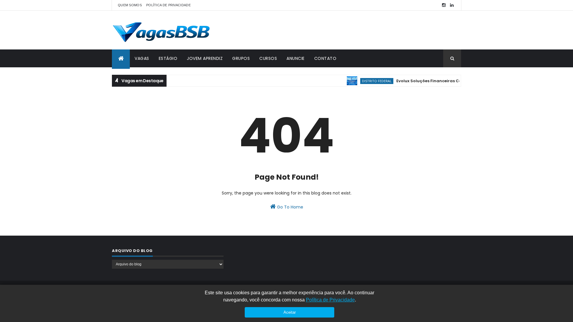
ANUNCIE (295, 58)
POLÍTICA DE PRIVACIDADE (168, 5)
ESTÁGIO (168, 58)
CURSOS (268, 58)
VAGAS (142, 58)
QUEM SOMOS (130, 5)
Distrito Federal (373, 81)
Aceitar (290, 312)
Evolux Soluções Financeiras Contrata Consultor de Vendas (454, 81)
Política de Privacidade (330, 299)
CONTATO (325, 58)
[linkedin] (452, 5)
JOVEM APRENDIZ (205, 58)
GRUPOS (241, 58)
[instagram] (443, 5)
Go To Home (289, 207)
